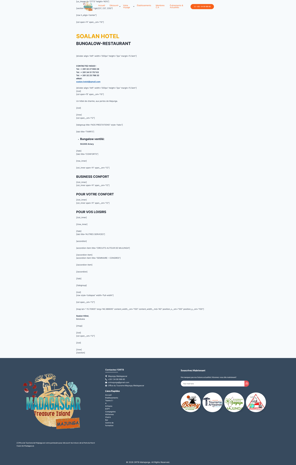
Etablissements (111, 398)
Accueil (101, 5)
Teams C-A (109, 401)
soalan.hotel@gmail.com (88, 82)
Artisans (108, 406)
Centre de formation (109, 424)
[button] (261, 407)
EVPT (107, 409)
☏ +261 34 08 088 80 (202, 6)
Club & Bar (108, 418)
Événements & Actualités (176, 6)
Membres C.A (160, 6)
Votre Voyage (126, 6)
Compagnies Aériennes (110, 413)
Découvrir (114, 5)
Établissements (144, 5)
